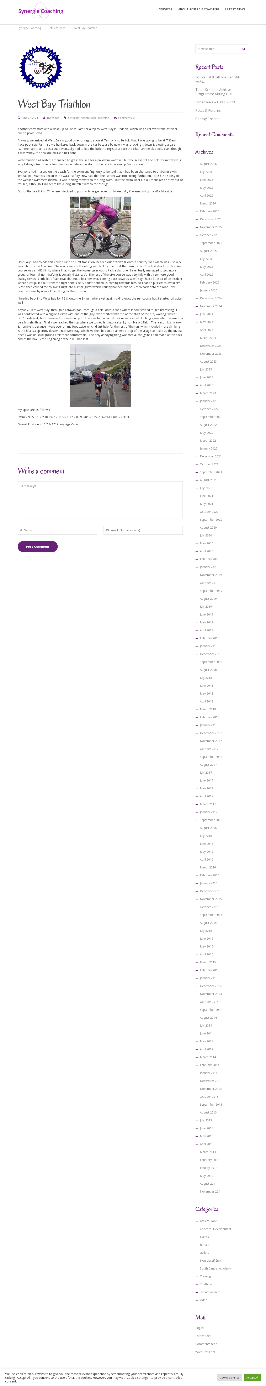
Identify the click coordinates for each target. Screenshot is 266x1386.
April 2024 (206, 330)
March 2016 (208, 867)
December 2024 (211, 298)
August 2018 (208, 670)
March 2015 (208, 962)
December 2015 (211, 891)
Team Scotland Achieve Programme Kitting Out (213, 91)
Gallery (204, 1253)
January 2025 (208, 290)
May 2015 (206, 946)
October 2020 (209, 512)
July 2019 (206, 606)
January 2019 (208, 646)
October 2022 (209, 409)
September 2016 (211, 820)
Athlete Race (89, 118)
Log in (199, 1328)
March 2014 (208, 1057)
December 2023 (211, 346)
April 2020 (206, 551)
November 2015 (211, 899)
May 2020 (206, 543)
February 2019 (209, 638)
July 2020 (206, 535)
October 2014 (209, 1002)
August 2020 (208, 527)
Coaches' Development (215, 1229)
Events (204, 1237)
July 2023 (206, 369)
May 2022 (206, 433)
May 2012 (206, 1176)
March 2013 (208, 1152)
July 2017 (206, 772)
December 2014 (211, 986)
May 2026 (206, 188)
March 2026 (208, 203)
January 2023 (208, 401)
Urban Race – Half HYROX (215, 102)
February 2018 (209, 717)
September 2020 (211, 519)
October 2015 (209, 907)
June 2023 (206, 377)
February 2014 (209, 1065)
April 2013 (206, 1144)
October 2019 (209, 583)
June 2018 (206, 685)
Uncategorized (209, 1292)
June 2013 (206, 1128)
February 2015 (209, 970)
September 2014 (211, 1010)
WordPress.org (205, 1352)
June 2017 (206, 780)
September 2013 (211, 1104)
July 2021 (206, 488)
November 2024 (211, 306)
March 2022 (208, 440)
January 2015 (208, 978)
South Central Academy (216, 1268)
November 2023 (211, 353)
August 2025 (208, 251)
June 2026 (206, 180)
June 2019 (206, 614)
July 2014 (206, 1025)
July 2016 (206, 836)
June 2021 (206, 496)
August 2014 (208, 1017)
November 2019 (211, 575)
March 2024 (208, 338)
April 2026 (206, 195)
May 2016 (206, 851)
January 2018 (208, 725)
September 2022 (211, 417)
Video (203, 1300)
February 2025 (209, 282)
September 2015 (211, 915)
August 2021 (208, 480)
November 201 (210, 1191)
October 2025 (209, 235)
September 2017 (211, 757)
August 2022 (208, 425)
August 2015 (208, 923)
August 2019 (208, 599)
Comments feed (206, 1344)
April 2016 (206, 859)
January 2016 (208, 883)
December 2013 (211, 1081)
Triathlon (103, 118)
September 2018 (211, 662)
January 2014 (208, 1073)
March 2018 (208, 709)
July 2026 (206, 172)
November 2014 (211, 994)
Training (205, 1276)
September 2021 (211, 472)
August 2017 (208, 765)
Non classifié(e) (210, 1260)
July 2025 (206, 259)
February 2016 (209, 875)
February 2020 (209, 559)
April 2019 (206, 630)
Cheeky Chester (207, 118)
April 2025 (206, 274)
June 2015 (206, 938)
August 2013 (208, 1112)
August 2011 (208, 1183)
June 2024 (206, 314)
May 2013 (206, 1136)
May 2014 (206, 1041)
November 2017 (211, 741)
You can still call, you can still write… (217, 79)
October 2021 (209, 464)
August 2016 (208, 828)
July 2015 (206, 931)
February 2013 (209, 1160)
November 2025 (211, 227)
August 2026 (208, 164)
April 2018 (206, 701)
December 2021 (211, 456)
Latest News (235, 9)
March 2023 (208, 393)
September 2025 (211, 243)
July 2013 (206, 1120)
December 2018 (211, 654)
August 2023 (208, 361)
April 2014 (206, 1049)
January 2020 (208, 567)
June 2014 (206, 1033)
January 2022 (208, 448)
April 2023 (206, 385)
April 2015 (206, 954)
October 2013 (209, 1097)
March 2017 (208, 804)
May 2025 (206, 267)
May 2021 (206, 504)
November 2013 (211, 1089)
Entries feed (203, 1336)
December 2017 (211, 733)
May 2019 (206, 622)
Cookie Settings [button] (229, 1377)
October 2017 (209, 749)
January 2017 (208, 812)
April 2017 (206, 796)
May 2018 (206, 693)
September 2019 (211, 591)
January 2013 (208, 1168)
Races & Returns (208, 110)
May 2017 (206, 788)
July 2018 (206, 678)
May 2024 (206, 322)
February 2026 (209, 211)
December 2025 (211, 219)
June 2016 (206, 844)
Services (165, 9)
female (204, 1245)
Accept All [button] (252, 1377)
